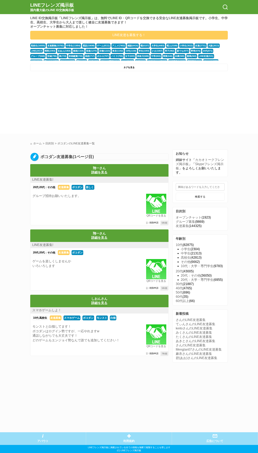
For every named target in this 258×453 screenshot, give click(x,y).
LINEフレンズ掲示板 (52, 7)
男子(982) (170, 51)
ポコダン (77, 187)
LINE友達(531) (206, 56)
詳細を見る (99, 172)
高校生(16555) (38, 45)
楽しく (90, 187)
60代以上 (182, 301)
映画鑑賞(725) (76, 56)
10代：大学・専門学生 (197, 266)
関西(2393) (50, 51)
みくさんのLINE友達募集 (194, 332)
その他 (185, 261)
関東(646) (168, 56)
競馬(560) (192, 56)
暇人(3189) (172, 45)
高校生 (185, 257)
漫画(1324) (78, 51)
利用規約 (129, 441)
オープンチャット (189, 217)
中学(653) (156, 56)
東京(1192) (117, 51)
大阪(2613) (213, 45)
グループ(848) (38, 56)
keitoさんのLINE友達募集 (194, 328)
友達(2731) (200, 45)
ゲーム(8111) (103, 45)
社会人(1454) (64, 51)
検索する (200, 196)
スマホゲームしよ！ (46, 310)
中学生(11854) (73, 45)
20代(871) (208, 51)
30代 (179, 284)
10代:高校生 (40, 317)
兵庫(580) (180, 56)
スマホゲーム (72, 317)
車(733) (63, 56)
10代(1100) (130, 51)
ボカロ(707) (103, 56)
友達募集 (63, 187)
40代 (179, 288)
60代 (179, 296)
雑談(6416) (132, 45)
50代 (179, 292)
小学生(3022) (186, 45)
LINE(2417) (36, 51)
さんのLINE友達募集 (191, 320)
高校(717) (90, 56)
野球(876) (196, 51)
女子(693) (130, 56)
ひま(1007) (157, 51)
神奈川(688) (143, 56)
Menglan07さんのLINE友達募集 (199, 349)
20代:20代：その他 (44, 187)
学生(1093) (144, 51)
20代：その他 (191, 275)
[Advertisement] (79, 103)
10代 (179, 245)
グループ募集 (185, 221)
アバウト (43, 441)
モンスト (102, 317)
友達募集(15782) (55, 45)
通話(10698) (89, 45)
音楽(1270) (91, 51)
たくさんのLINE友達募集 (194, 336)
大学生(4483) (157, 45)
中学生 (185, 253)
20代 (179, 271)
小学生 (185, 249)
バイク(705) (117, 56)
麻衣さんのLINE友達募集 (194, 353)
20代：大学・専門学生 (197, 279)
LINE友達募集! (42, 179)
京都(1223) (104, 51)
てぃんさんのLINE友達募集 (195, 324)
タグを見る (129, 67)
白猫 (113, 317)
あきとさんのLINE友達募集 (195, 341)
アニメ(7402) (118, 45)
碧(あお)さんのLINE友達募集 (196, 358)
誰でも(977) (183, 51)
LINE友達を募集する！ (129, 35)
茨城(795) (52, 56)
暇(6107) (144, 45)
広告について (214, 441)
